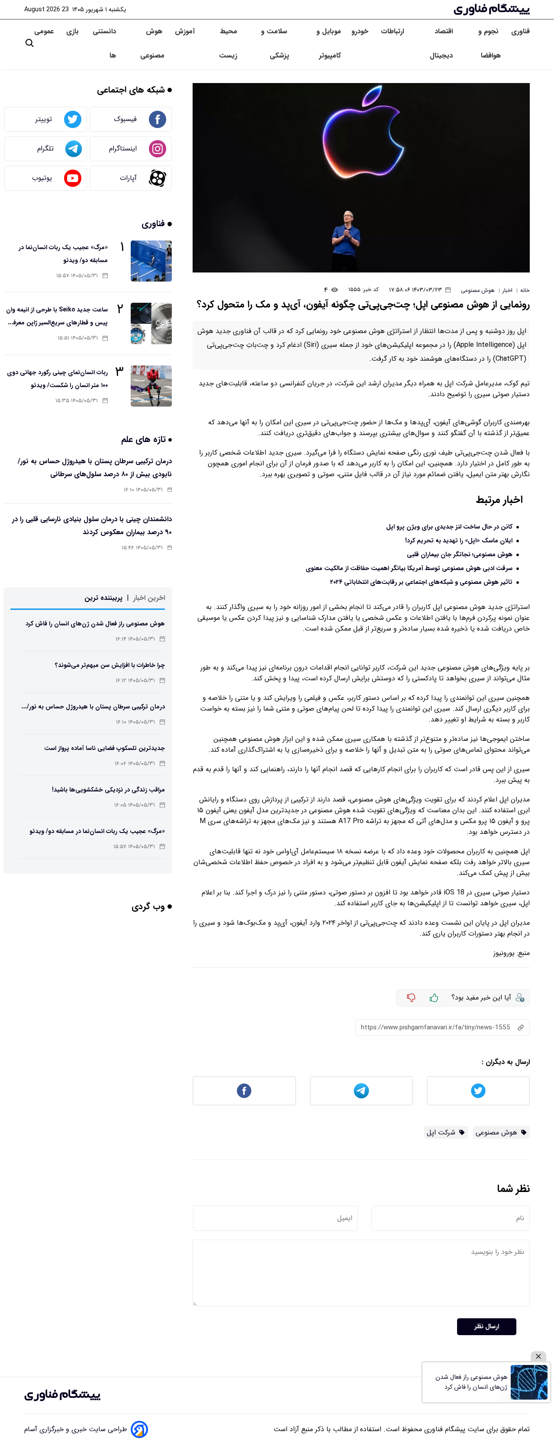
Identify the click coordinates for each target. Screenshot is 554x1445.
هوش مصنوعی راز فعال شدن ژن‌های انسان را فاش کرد (95, 623)
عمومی (45, 31)
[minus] (411, 998)
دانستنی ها (104, 43)
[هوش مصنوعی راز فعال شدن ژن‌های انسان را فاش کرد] (529, 1382)
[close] (538, 1356)
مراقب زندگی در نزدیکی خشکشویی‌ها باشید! (108, 790)
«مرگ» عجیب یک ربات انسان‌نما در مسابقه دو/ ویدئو (97, 831)
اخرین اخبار (149, 598)
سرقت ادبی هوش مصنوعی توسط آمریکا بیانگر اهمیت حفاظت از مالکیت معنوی (409, 569)
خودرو (360, 31)
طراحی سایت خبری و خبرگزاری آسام (75, 1429)
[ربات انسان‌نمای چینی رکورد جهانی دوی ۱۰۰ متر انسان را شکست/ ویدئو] (151, 386)
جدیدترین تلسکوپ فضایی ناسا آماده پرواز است (104, 748)
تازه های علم (144, 439)
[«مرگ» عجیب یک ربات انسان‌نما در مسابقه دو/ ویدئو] (151, 261)
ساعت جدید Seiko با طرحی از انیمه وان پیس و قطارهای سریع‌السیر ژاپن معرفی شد (57, 322)
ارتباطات (393, 31)
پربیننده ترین (103, 598)
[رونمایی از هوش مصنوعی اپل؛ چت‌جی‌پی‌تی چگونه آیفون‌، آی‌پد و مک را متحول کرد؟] (361, 177)
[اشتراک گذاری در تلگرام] (361, 1090)
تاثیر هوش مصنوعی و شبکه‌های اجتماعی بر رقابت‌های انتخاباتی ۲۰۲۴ (421, 582)
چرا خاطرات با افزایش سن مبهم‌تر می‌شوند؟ (110, 665)
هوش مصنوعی (152, 43)
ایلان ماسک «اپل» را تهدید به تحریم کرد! (458, 541)
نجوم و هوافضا (489, 43)
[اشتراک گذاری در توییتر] (478, 1090)
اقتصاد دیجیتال (441, 43)
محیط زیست (228, 43)
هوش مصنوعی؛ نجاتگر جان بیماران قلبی (459, 555)
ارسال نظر (486, 1327)
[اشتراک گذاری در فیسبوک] (244, 1090)
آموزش (185, 31)
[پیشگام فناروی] (62, 1395)
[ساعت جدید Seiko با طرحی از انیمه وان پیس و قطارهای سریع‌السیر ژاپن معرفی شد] (151, 323)
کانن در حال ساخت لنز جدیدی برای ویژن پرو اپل (449, 527)
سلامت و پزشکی (275, 43)
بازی (72, 31)
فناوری (520, 31)
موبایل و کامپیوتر (328, 43)
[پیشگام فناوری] (492, 9)
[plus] (434, 998)
